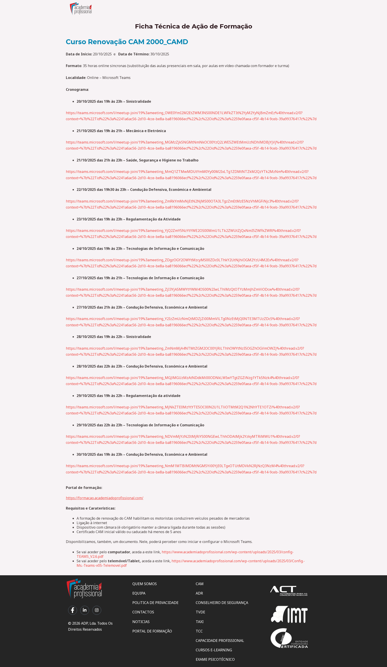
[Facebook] (72, 610)
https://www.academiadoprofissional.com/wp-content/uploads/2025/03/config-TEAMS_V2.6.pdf (185, 554)
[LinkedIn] (84, 610)
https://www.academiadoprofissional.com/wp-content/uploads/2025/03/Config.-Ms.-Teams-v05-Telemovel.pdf (191, 563)
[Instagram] (96, 610)
